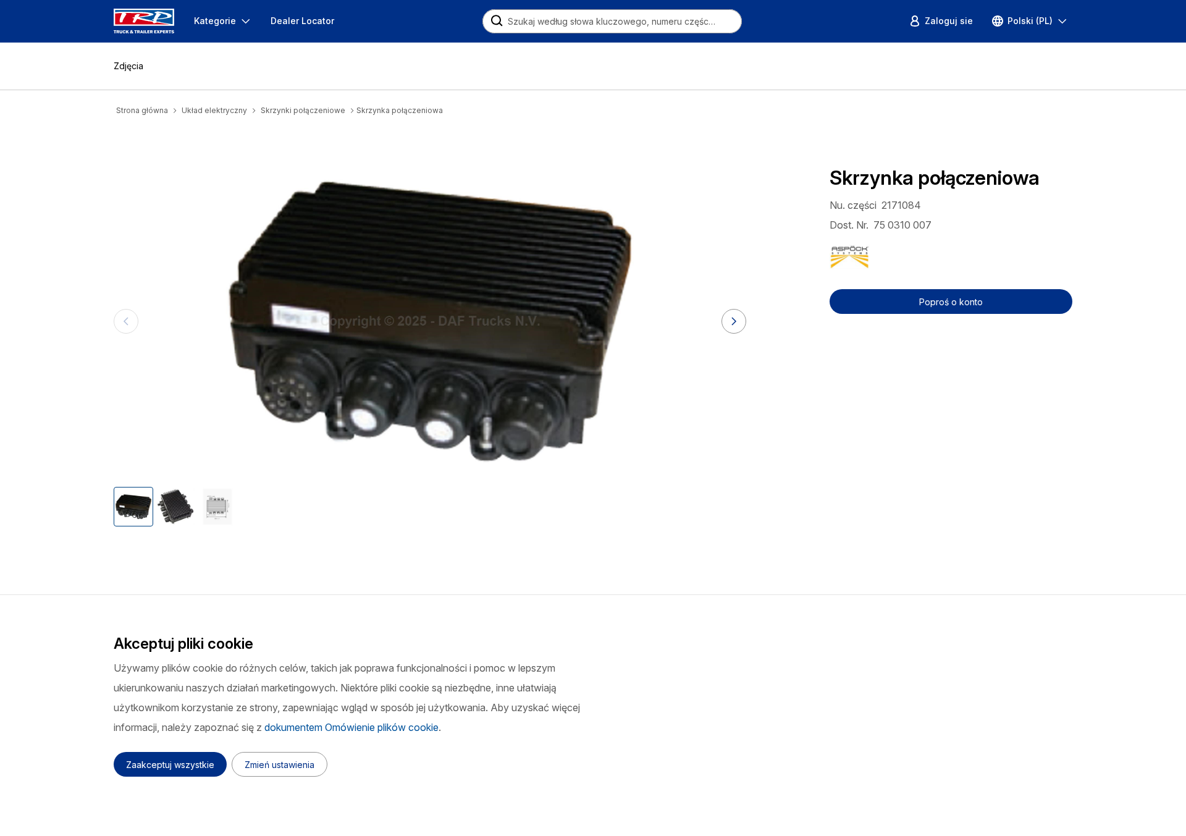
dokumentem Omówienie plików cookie (351, 727)
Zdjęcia (128, 66)
